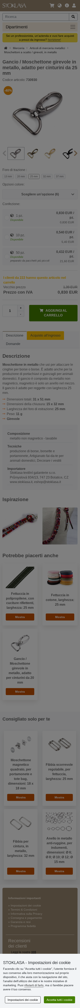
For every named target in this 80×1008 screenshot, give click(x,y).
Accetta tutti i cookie (59, 999)
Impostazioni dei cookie (23, 999)
